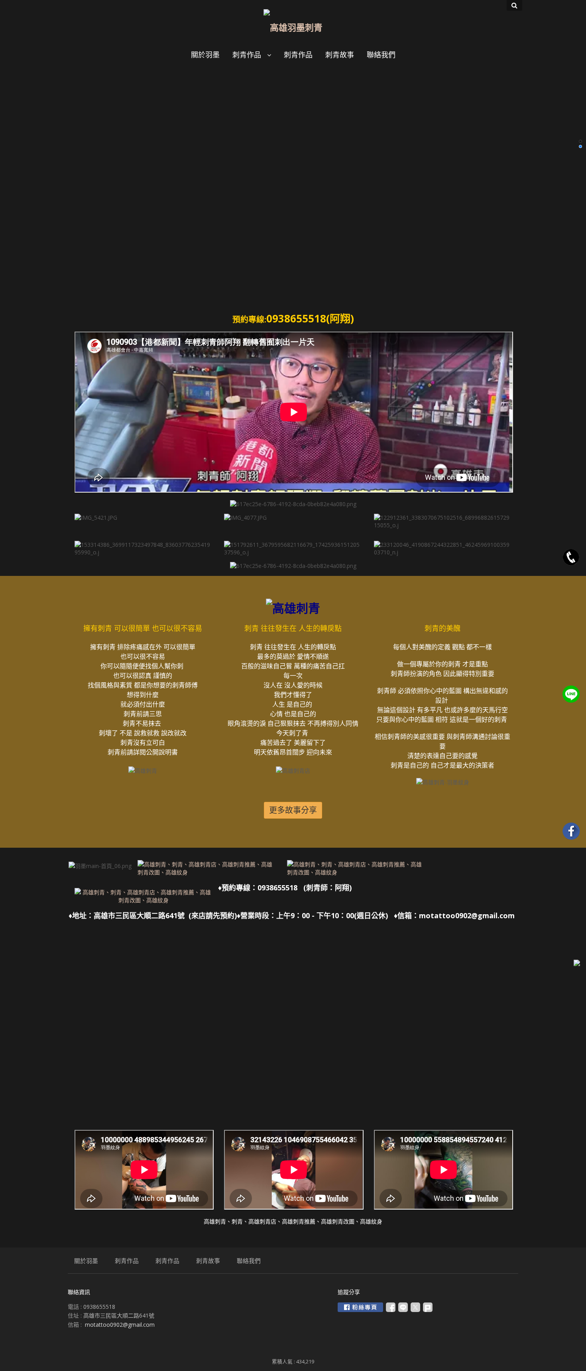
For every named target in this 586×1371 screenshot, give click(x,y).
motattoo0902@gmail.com (120, 1324)
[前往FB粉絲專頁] (360, 1307)
